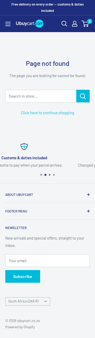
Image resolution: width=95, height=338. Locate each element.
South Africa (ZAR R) (23, 301)
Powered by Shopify (20, 327)
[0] (85, 24)
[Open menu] (8, 24)
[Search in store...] (83, 96)
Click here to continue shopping (47, 112)
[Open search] (64, 24)
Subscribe (22, 276)
